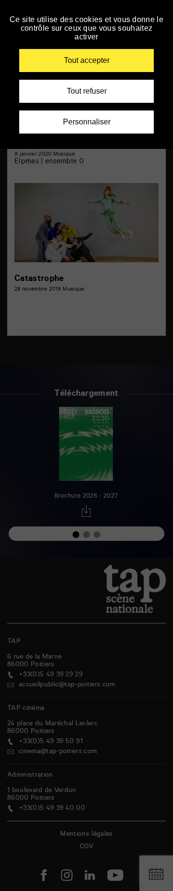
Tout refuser (87, 91)
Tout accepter (87, 60)
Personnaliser (87, 122)
